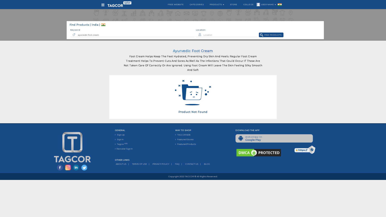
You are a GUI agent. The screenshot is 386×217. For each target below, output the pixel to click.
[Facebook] (60, 170)
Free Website (176, 4)
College (248, 4)
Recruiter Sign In (124, 149)
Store (233, 4)
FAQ (175, 164)
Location (201, 30)
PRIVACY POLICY (159, 164)
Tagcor (121, 144)
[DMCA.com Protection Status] (259, 152)
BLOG (205, 164)
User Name (267, 4)
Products (216, 4)
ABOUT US (120, 164)
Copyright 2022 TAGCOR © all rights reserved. (193, 176)
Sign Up (120, 135)
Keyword (75, 30)
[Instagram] (69, 170)
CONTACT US (189, 164)
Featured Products (186, 144)
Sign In (119, 139)
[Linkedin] (77, 170)
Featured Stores (184, 139)
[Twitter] (84, 170)
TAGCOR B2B (183, 135)
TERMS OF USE (137, 164)
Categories (197, 4)
